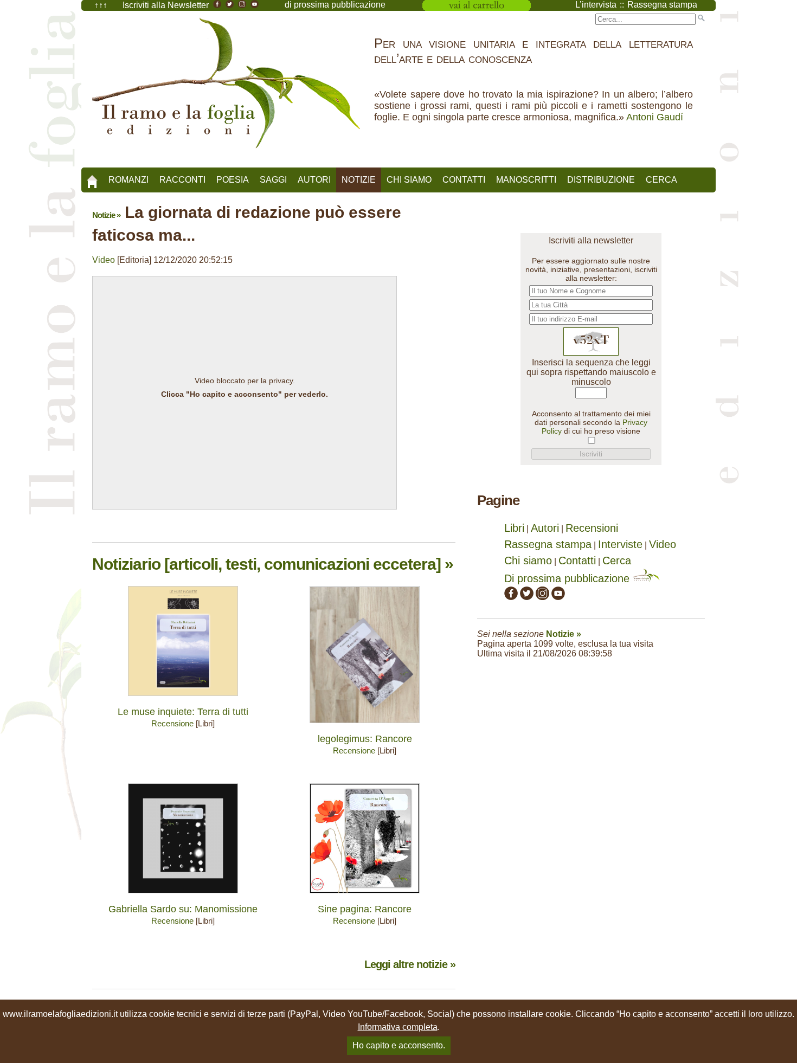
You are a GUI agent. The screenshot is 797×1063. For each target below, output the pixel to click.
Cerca (661, 179)
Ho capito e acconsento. (398, 1045)
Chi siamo (409, 179)
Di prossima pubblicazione (568, 578)
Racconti (182, 179)
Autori (314, 179)
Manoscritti (526, 179)
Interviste (620, 544)
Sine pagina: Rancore (365, 909)
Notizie (359, 179)
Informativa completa (398, 1027)
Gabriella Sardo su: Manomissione (183, 909)
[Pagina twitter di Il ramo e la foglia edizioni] (527, 596)
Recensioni (591, 528)
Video (103, 260)
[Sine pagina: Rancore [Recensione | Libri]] (365, 895)
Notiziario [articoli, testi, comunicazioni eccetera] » (272, 564)
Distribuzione (601, 179)
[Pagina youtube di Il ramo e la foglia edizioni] (558, 596)
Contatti (463, 179)
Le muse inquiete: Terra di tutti (183, 711)
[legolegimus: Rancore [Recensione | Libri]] (365, 725)
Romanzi (128, 179)
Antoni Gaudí (654, 117)
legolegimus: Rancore (365, 738)
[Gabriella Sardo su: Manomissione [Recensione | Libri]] (183, 895)
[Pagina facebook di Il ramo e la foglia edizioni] (511, 596)
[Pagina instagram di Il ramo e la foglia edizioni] (542, 596)
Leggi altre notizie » (409, 964)
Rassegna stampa (548, 544)
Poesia (232, 179)
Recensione (172, 723)
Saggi (273, 179)
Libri (514, 528)
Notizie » (106, 215)
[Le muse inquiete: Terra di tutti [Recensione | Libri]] (183, 698)
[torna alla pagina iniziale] (92, 177)
